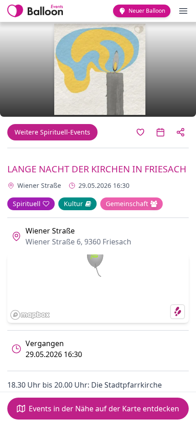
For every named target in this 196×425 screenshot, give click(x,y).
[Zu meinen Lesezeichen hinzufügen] (140, 132)
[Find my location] (177, 311)
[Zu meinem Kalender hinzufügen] (160, 132)
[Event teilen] (180, 132)
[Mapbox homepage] (30, 315)
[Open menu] (183, 11)
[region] (98, 288)
